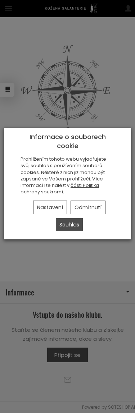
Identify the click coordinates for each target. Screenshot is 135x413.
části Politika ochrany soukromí (60, 188)
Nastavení (50, 207)
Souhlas (69, 224)
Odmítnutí (88, 207)
